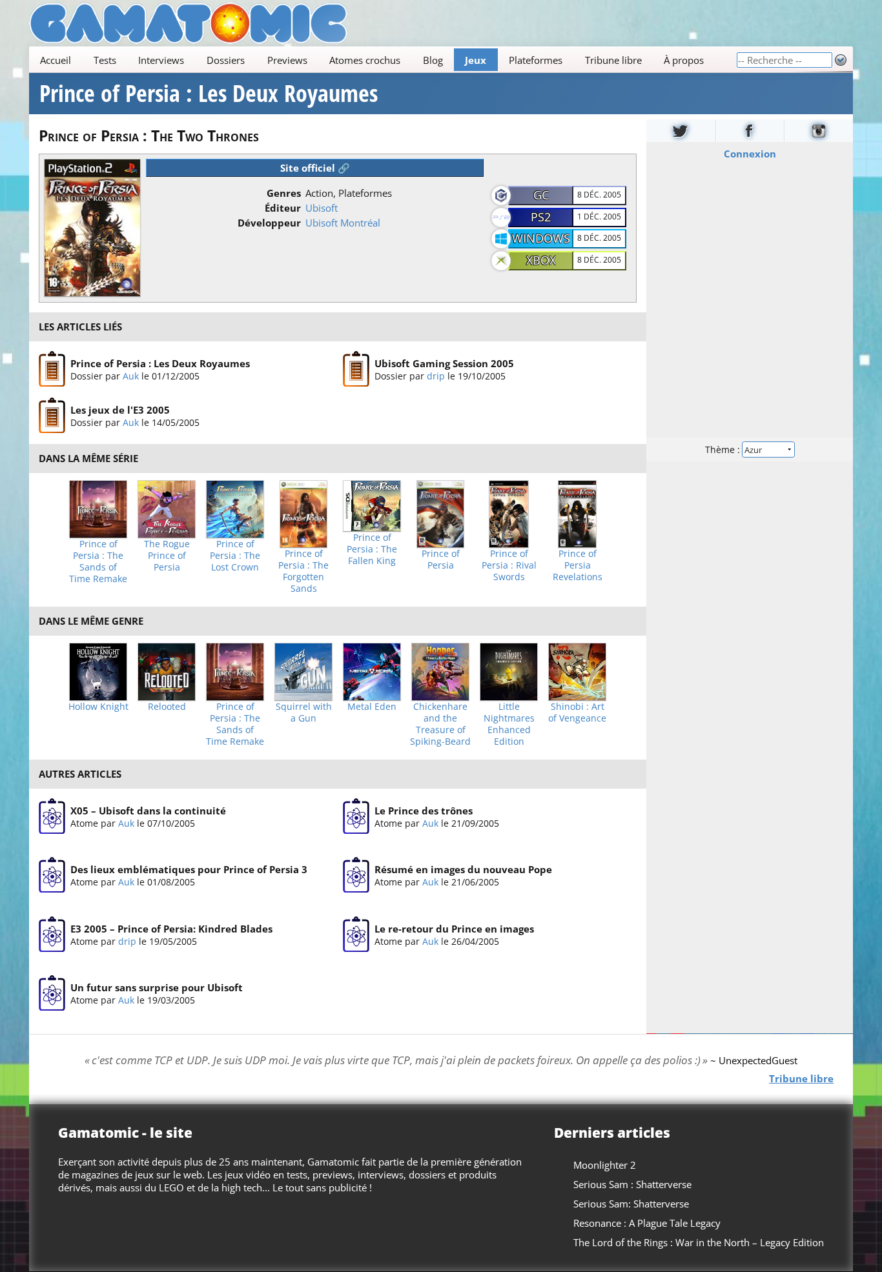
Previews (287, 60)
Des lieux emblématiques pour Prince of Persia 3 (188, 869)
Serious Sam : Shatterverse (632, 1184)
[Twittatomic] (680, 130)
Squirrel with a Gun (304, 712)
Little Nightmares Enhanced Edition (509, 724)
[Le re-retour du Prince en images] (356, 934)
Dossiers (226, 60)
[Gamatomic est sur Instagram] (819, 130)
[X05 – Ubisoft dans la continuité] (52, 816)
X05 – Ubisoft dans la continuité (148, 810)
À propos (684, 60)
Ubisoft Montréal (342, 222)
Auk (131, 376)
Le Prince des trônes (423, 810)
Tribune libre (613, 60)
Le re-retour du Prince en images (454, 928)
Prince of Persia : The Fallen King (372, 549)
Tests (105, 60)
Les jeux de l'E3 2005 (120, 409)
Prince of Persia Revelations (577, 565)
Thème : (724, 449)
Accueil (55, 60)
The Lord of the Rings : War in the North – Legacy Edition (698, 1242)
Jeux (475, 60)
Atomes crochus (364, 60)
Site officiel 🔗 (315, 167)
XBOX (541, 260)
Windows (541, 238)
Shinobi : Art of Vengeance (577, 712)
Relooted (167, 706)
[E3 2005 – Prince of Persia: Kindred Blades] (52, 934)
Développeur (269, 222)
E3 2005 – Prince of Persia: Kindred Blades (171, 928)
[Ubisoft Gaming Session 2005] (356, 369)
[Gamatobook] (750, 130)
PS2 (541, 217)
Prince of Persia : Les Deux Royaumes (208, 93)
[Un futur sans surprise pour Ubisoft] (52, 993)
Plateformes (535, 60)
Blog (433, 60)
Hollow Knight (98, 706)
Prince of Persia (441, 559)
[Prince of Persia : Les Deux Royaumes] (52, 369)
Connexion (750, 153)
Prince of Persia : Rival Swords (509, 565)
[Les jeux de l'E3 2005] (52, 416)
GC (541, 195)
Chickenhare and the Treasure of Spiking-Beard (440, 724)
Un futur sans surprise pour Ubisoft (156, 987)
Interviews (161, 60)
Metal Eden (371, 706)
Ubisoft (321, 207)
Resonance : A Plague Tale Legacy (647, 1222)
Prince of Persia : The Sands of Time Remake (98, 561)
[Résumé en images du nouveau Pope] (356, 875)
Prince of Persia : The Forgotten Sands (303, 571)
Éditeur (283, 207)
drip (436, 376)
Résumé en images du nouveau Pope (463, 869)
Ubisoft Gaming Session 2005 (444, 363)
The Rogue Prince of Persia (167, 555)
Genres (284, 193)
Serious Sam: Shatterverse (631, 1203)
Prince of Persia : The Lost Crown (235, 555)
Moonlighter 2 (604, 1164)
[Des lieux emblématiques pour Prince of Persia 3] (52, 875)
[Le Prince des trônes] (356, 816)
